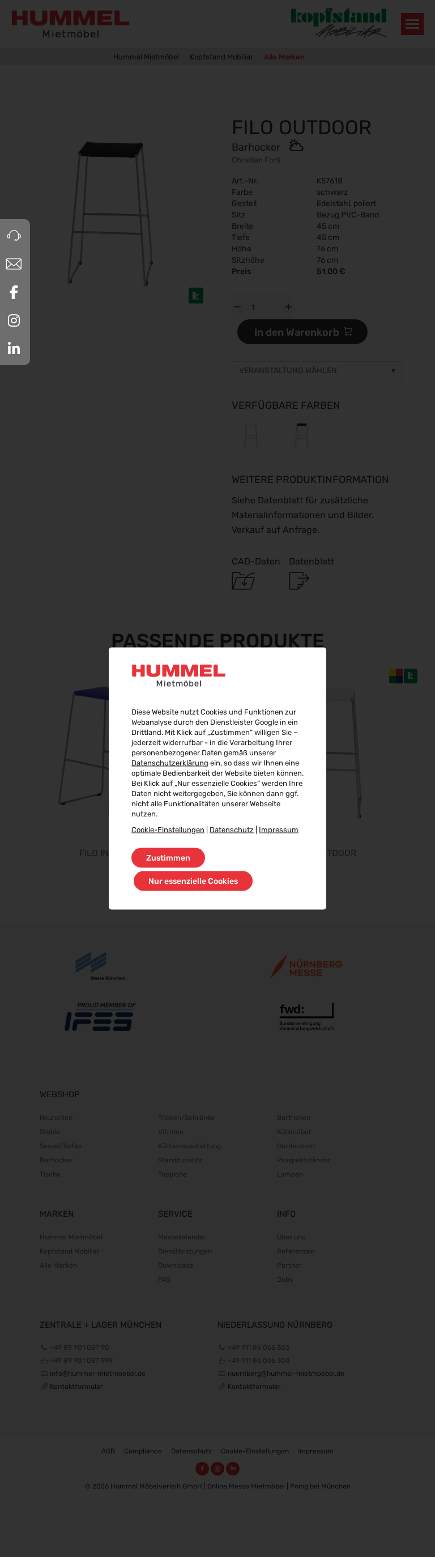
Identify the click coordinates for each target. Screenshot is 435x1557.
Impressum (278, 829)
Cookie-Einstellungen (167, 829)
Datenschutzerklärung (169, 763)
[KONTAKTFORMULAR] (13, 263)
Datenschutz (232, 829)
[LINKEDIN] (13, 348)
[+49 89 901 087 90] (13, 235)
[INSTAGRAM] (13, 320)
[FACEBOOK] (13, 292)
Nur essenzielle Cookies (193, 881)
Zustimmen (168, 858)
